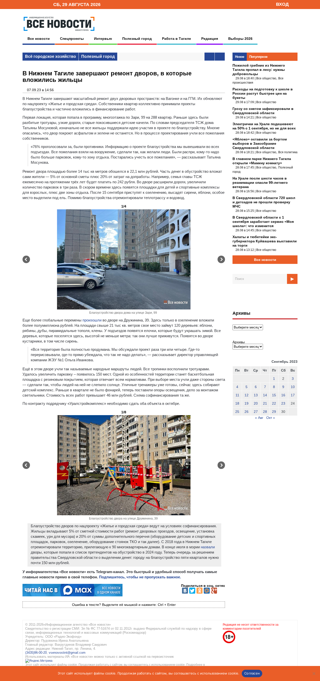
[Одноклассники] (199, 591)
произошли (92, 320)
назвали (208, 547)
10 (293, 387)
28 (265, 412)
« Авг (259, 418)
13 (256, 395)
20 (256, 403)
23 (283, 403)
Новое (239, 57)
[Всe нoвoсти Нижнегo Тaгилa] (59, 32)
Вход (282, 4)
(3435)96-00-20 (36, 652)
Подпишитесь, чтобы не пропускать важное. (140, 577)
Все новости (39, 39)
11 (237, 395)
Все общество (266, 78)
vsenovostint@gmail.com (67, 652)
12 (246, 395)
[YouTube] (41, 4)
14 (265, 395)
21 (265, 403)
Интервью (103, 39)
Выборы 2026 (240, 39)
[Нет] (313, 673)
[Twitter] (192, 591)
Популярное (258, 57)
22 (274, 403)
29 (274, 412)
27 (256, 412)
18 (237, 403)
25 (237, 412)
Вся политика (288, 152)
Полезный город (137, 39)
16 (283, 395)
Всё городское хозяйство (50, 56)
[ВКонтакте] (185, 591)
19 (246, 403)
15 (274, 395)
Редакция (209, 39)
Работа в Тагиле (176, 39)
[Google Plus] (214, 591)
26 (246, 412)
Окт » (270, 418)
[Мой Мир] (207, 591)
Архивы (238, 342)
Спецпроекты (72, 39)
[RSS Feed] (33, 4)
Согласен (252, 673)
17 (293, 395)
